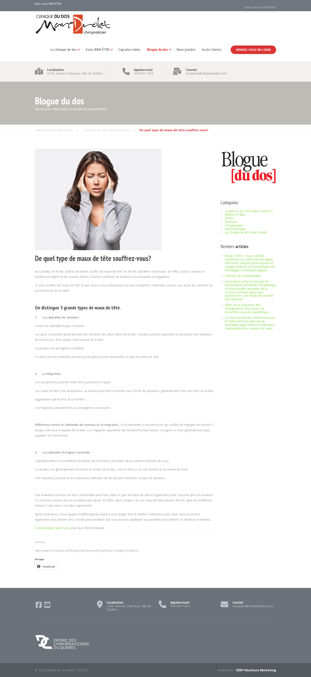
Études (229, 218)
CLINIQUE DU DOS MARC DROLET (249, 211)
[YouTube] (47, 606)
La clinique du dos (63, 49)
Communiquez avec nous (52, 528)
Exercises (231, 222)
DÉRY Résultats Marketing (256, 670)
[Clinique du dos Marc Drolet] (73, 24)
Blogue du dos (157, 49)
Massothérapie (235, 229)
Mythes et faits (235, 214)
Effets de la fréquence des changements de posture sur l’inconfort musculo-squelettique (247, 308)
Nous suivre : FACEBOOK (260, 7)
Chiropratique (234, 225)
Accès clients (211, 49)
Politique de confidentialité (243, 276)
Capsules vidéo (129, 49)
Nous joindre (186, 49)
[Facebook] (39, 606)
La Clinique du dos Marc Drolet (246, 232)
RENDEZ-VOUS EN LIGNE (253, 50)
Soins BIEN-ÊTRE (97, 49)
